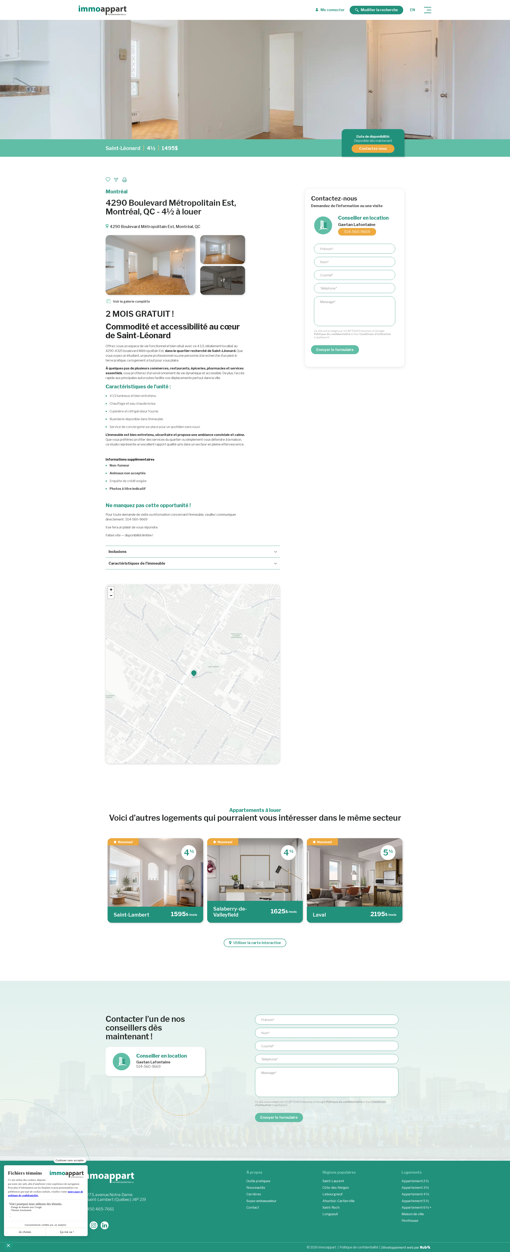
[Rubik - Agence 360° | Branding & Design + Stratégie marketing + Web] (425, 1248)
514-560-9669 (357, 232)
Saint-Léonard (123, 148)
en (412, 10)
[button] (194, 673)
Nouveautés (255, 1188)
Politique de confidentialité (332, 334)
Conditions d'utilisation (375, 334)
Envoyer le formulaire (335, 350)
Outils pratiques (258, 1181)
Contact (252, 1207)
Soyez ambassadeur (261, 1201)
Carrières (253, 1194)
